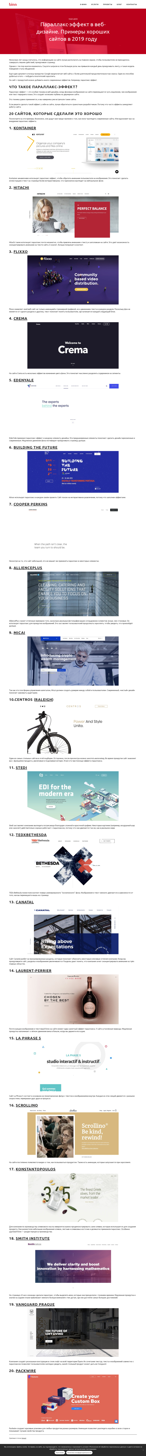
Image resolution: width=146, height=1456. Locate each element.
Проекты (107, 4)
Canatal (25, 902)
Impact (24, 1438)
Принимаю (60, 1453)
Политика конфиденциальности (79, 1453)
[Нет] (143, 1450)
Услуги (95, 4)
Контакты (131, 4)
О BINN (83, 4)
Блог (119, 4)
